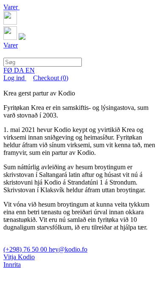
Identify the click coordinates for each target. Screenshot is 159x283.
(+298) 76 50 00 (26, 249)
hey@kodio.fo (68, 249)
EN (30, 70)
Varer (11, 7)
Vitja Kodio (19, 257)
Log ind (14, 77)
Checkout (50, 77)
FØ (8, 70)
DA (19, 70)
